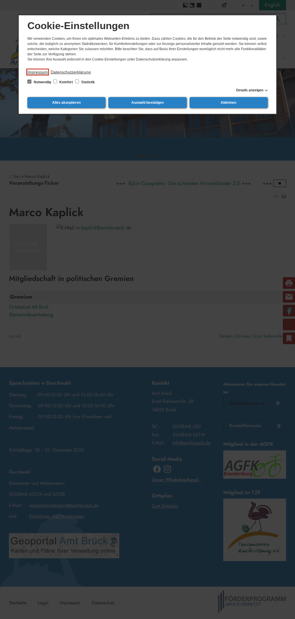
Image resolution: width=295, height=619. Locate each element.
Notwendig (42, 82)
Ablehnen (228, 103)
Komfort (66, 82)
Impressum (37, 72)
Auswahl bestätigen (147, 103)
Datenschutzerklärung (71, 72)
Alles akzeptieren (66, 103)
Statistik (87, 82)
